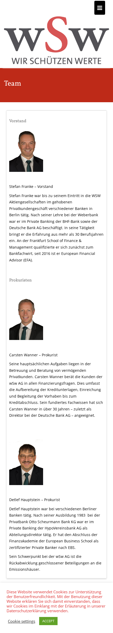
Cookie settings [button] (21, 621)
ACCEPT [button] (48, 621)
